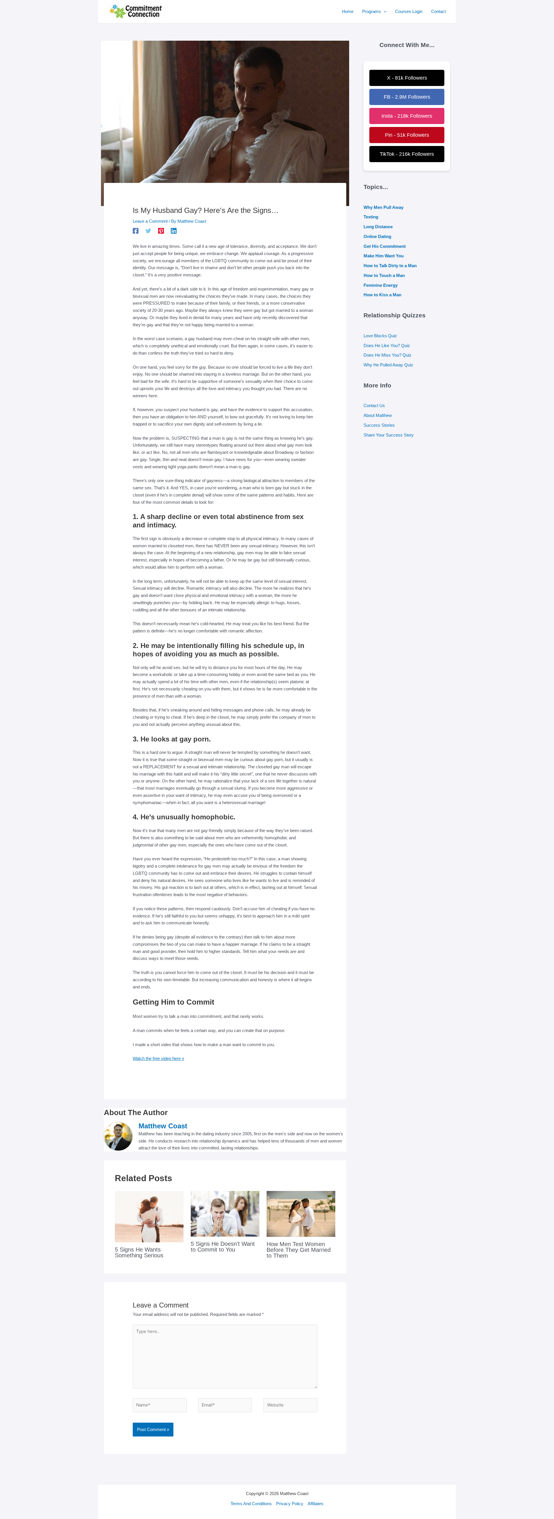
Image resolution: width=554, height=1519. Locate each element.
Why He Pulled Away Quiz (388, 364)
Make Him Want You (384, 255)
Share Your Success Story (389, 434)
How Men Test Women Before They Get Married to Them (299, 1250)
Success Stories (379, 425)
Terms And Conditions (251, 1503)
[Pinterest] (161, 231)
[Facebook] (135, 231)
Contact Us (374, 405)
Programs (371, 11)
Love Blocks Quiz (380, 335)
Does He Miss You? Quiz (387, 355)
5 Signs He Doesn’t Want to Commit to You (223, 1247)
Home (347, 11)
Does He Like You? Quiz (387, 345)
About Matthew (378, 415)
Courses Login (408, 11)
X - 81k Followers (407, 78)
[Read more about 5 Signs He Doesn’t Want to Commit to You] (225, 1213)
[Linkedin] (174, 231)
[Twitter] (148, 231)
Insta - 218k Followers (406, 116)
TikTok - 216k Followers (407, 154)
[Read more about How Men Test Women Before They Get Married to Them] (301, 1213)
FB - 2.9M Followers (407, 97)
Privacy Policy (289, 1503)
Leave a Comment (150, 221)
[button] (383, 11)
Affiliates (315, 1503)
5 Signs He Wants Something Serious (139, 1252)
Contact (438, 11)
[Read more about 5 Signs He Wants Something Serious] (149, 1216)
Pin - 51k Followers (407, 135)
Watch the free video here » (158, 1058)
